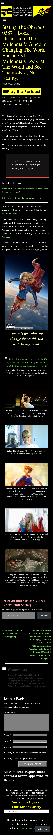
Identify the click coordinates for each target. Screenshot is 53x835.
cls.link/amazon (9, 213)
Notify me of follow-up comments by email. (26, 752)
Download (36, 97)
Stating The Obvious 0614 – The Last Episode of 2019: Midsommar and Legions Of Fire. (27, 452)
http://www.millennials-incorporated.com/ (21, 197)
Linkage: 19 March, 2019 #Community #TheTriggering (12, 633)
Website (7, 746)
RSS (28, 104)
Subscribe (44, 615)
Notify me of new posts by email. (21, 758)
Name (7, 734)
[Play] (21, 93)
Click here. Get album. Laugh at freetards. (28, 797)
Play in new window (20, 97)
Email (7, 740)
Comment (9, 712)
